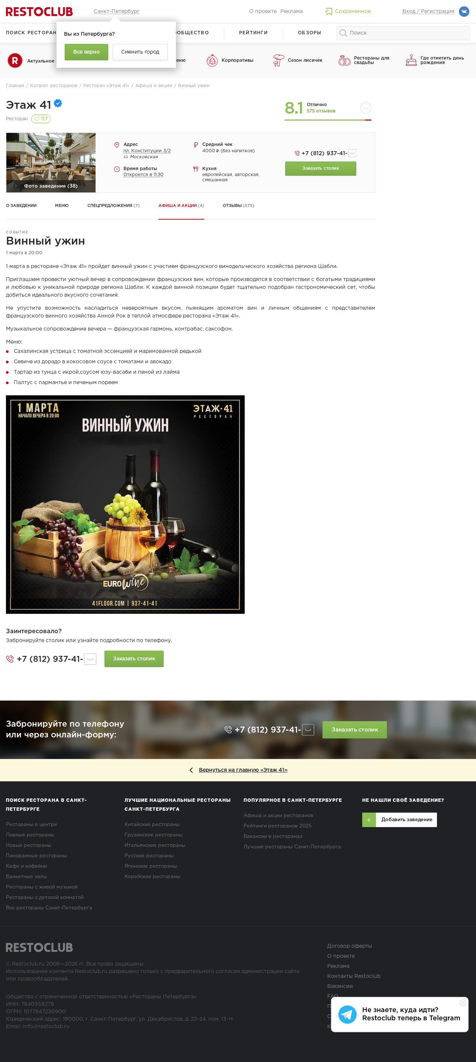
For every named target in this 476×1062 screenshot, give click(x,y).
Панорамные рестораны (36, 856)
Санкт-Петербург (116, 11)
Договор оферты (349, 946)
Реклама (291, 11)
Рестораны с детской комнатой (45, 898)
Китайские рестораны (152, 825)
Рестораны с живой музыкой (42, 887)
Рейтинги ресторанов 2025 (278, 826)
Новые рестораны (28, 845)
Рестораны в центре (31, 825)
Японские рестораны (151, 866)
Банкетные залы (26, 877)
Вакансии (340, 986)
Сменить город (140, 52)
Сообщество (189, 33)
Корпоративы (238, 60)
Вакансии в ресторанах (273, 837)
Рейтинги (253, 33)
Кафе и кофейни (26, 866)
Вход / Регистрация (428, 11)
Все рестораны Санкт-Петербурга (49, 908)
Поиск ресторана (33, 33)
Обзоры (310, 33)
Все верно (86, 52)
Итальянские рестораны (155, 845)
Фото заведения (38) (51, 186)
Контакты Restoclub (353, 976)
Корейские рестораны (152, 877)
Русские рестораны (149, 856)
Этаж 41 (28, 106)
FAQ (332, 996)
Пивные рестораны (30, 835)
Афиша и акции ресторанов (278, 816)
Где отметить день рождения (442, 60)
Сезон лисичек (305, 60)
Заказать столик (320, 168)
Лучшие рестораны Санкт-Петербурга (292, 847)
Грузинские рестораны (154, 835)
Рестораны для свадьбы (371, 60)
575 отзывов (321, 111)
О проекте (263, 11)
